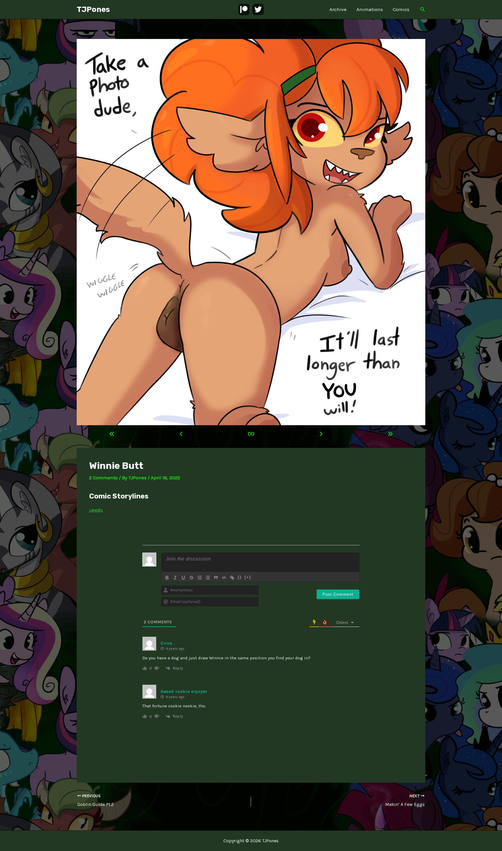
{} (240, 577)
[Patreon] (244, 9)
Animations (369, 9)
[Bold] (167, 577)
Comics (401, 9)
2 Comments (103, 477)
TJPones (93, 9)
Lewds (96, 510)
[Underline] (183, 577)
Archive (338, 9)
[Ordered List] (200, 577)
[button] (422, 9)
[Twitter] (258, 9)
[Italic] (175, 577)
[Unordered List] (208, 577)
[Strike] (191, 577)
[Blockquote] (216, 577)
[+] (248, 577)
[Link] (232, 577)
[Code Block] (224, 577)
